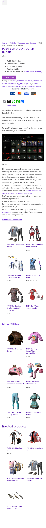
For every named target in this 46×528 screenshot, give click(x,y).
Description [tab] (11, 105)
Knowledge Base (15, 193)
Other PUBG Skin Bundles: (12, 220)
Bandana (37, 83)
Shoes (38, 86)
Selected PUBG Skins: (10, 324)
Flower (21, 86)
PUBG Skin (12, 43)
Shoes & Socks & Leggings (12, 83)
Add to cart (9, 77)
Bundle (10, 86)
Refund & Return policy (33, 72)
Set (33, 86)
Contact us (6, 212)
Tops (26, 83)
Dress (14, 81)
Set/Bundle (37, 81)
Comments (27, 193)
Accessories (23, 43)
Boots (4, 86)
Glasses (33, 43)
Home (4, 43)
